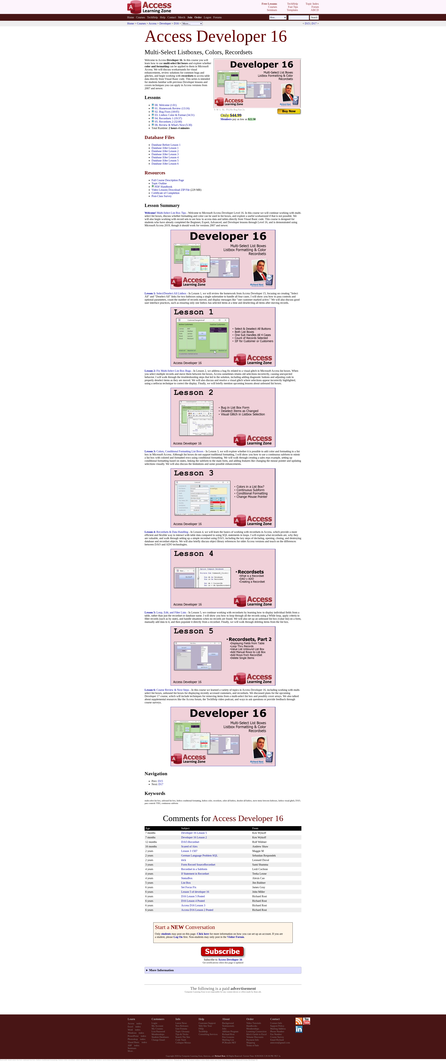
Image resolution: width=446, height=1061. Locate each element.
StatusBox (187, 878)
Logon (207, 17)
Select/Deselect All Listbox (165, 293)
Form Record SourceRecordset (198, 864)
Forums (217, 17)
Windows (132, 1033)
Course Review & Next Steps (167, 689)
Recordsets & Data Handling (166, 531)
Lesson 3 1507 (189, 850)
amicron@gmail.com (280, 1042)
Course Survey (277, 1037)
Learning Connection (256, 1031)
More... (131, 1051)
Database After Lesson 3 (165, 154)
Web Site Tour (205, 1026)
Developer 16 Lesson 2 (194, 837)
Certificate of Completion (165, 192)
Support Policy (277, 1026)
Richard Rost (228, 1034)
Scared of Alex (189, 846)
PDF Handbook (163, 186)
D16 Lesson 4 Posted (193, 900)
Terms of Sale (252, 1045)
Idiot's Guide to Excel (256, 1034)
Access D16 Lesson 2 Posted (197, 909)
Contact (171, 17)
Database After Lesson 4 (165, 157)
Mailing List (228, 1040)
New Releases (181, 1026)
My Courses (157, 1028)
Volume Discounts (254, 1037)
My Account (157, 1026)
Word (130, 1029)
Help (162, 17)
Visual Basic (133, 1042)
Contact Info (276, 1023)
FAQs (201, 1028)
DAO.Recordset (190, 841)
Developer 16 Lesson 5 (194, 832)
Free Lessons (228, 1037)
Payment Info (252, 1040)
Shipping (250, 1042)
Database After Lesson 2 (165, 151)
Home (130, 17)
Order (250, 1019)
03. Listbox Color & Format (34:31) (174, 115)
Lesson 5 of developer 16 (195, 891)
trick (183, 860)
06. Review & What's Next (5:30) (173, 124)
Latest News (181, 1023)
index (139, 1023)
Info (177, 1019)
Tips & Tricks (181, 1034)
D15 (307, 23)
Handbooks (251, 1026)
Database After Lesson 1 (165, 147)
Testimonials (228, 1026)
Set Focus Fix (188, 887)
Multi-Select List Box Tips (165, 212)
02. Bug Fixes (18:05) (167, 111)
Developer (165, 23)
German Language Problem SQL (199, 855)
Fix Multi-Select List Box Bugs (168, 370)
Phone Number (277, 1031)
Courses (140, 17)
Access (152, 23)
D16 (176, 23)
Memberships (158, 1034)
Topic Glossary (182, 1031)
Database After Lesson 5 (165, 160)
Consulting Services (208, 1034)
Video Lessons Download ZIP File (171, 189)
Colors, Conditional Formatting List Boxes (174, 451)
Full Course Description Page (168, 180)
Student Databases (160, 1037)
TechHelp (152, 17)
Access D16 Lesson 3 (193, 905)
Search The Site (182, 1037)
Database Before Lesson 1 (166, 144)
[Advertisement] (223, 1004)
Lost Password (158, 1031)
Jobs (224, 1028)
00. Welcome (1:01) (166, 105)
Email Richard (277, 1040)
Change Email (158, 1040)
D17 (314, 23)
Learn (131, 1019)
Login (154, 1023)
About (226, 1019)
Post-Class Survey (162, 196)
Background (228, 1023)
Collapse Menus (183, 1042)
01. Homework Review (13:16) (172, 108)
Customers (158, 1019)
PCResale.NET (229, 1042)
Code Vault (180, 1040)
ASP (130, 1045)
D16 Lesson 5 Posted (193, 896)
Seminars (132, 1048)
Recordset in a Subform (194, 869)
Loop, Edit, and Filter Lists (165, 612)
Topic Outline (159, 183)
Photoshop (133, 1039)
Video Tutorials (253, 1023)
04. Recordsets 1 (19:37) (168, 118)
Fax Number (276, 1034)
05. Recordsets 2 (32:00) (168, 121)
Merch (181, 17)
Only (231, 115)
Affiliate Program (230, 1031)
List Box (186, 882)
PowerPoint (133, 1036)
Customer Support (207, 1023)
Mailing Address (278, 1028)
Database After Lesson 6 (165, 163)
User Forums (181, 1028)
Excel (130, 1026)
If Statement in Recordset (195, 873)
